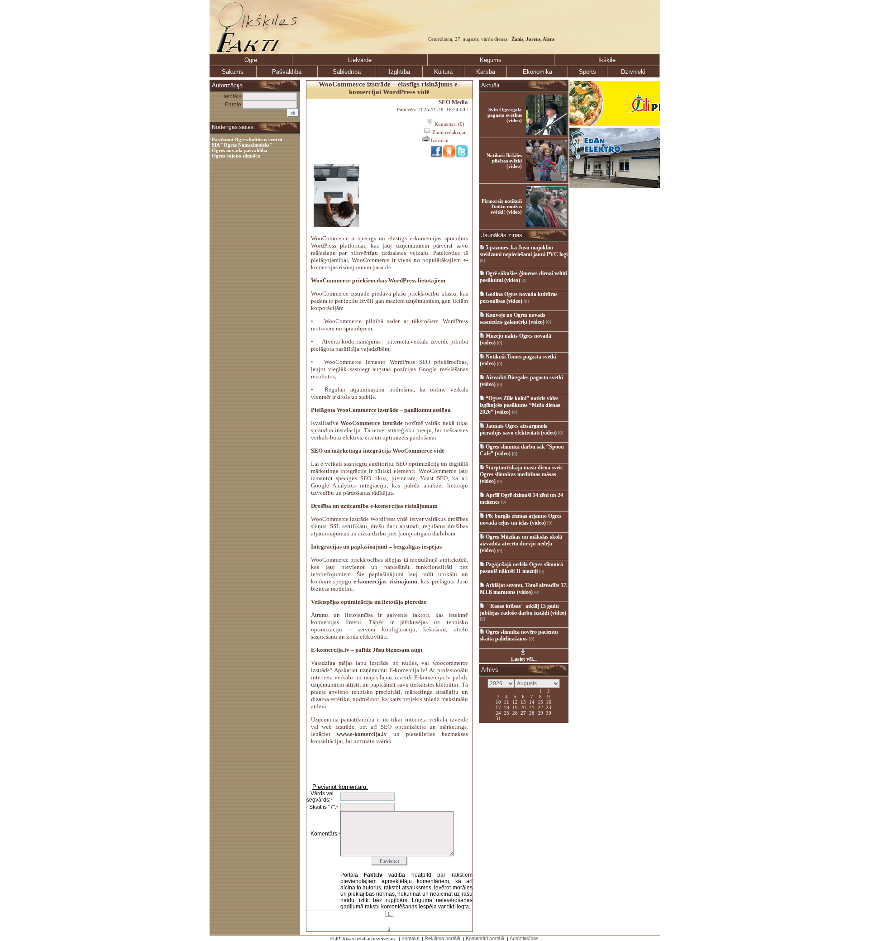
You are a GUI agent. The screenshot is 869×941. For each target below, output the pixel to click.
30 (548, 712)
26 (515, 712)
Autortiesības (524, 938)
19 (515, 707)
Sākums (233, 71)
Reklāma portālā (442, 938)
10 (498, 701)
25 (506, 712)
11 (506, 701)
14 (532, 701)
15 (540, 701)
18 (506, 707)
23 (548, 707)
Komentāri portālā (485, 938)
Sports (587, 71)
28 (532, 712)
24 (498, 712)
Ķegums (490, 60)
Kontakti (410, 938)
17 (498, 707)
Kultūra (443, 71)
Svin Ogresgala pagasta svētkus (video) (504, 115)
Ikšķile (607, 60)
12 (515, 701)
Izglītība (399, 71)
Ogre (250, 60)
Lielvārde (360, 60)
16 (548, 701)
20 (523, 707)
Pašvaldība (286, 71)
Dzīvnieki (633, 71)
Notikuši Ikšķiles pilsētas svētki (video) (504, 161)
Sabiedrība (347, 71)
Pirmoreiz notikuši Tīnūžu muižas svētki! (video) (502, 206)
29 (540, 712)
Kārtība (485, 71)
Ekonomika (537, 71)
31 (498, 718)
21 (532, 707)
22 (540, 707)
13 (523, 701)
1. (389, 914)
